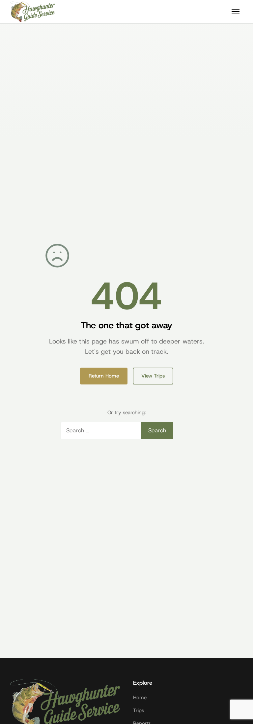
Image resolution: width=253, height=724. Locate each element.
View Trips (153, 376)
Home (140, 697)
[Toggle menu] (235, 11)
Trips (138, 710)
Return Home (104, 376)
